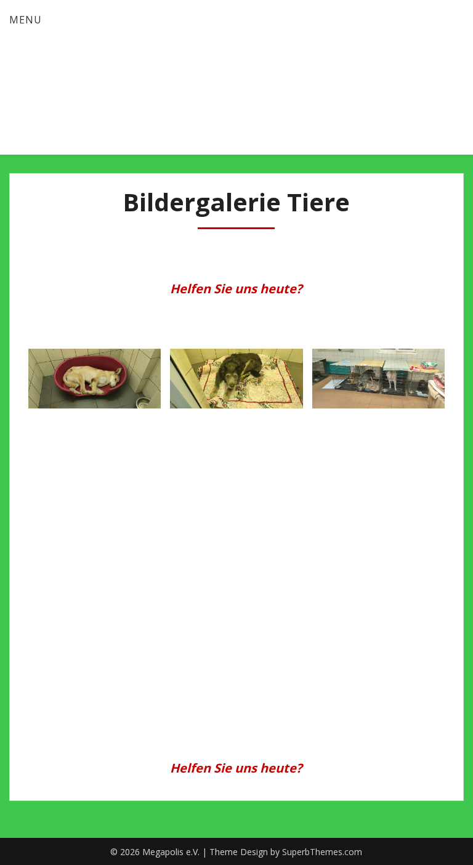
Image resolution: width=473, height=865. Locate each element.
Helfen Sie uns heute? (236, 288)
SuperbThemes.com (322, 852)
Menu (25, 19)
